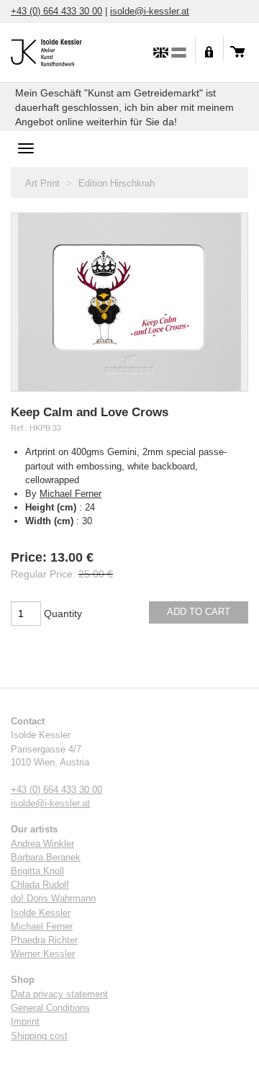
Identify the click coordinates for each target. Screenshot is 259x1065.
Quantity (63, 613)
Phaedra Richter (44, 940)
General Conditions (50, 1008)
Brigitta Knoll (37, 871)
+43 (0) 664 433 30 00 (56, 11)
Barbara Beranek (46, 858)
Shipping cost (39, 1036)
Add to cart (198, 612)
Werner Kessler (43, 954)
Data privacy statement (59, 994)
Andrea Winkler (42, 844)
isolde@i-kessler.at (149, 11)
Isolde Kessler (41, 913)
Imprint (25, 1022)
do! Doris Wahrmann (53, 899)
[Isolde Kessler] (61, 51)
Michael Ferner (70, 493)
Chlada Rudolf (40, 885)
